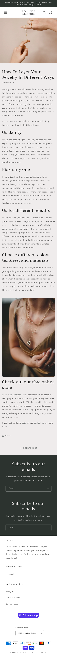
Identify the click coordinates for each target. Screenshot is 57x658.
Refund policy (12, 604)
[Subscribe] (48, 488)
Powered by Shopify (39, 653)
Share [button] (8, 436)
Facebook (10, 574)
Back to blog (30, 448)
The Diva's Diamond (24, 653)
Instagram (10, 591)
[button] (5, 12)
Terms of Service (13, 598)
